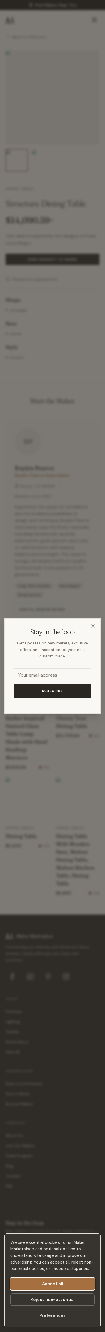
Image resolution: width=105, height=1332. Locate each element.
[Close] (93, 626)
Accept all (52, 1284)
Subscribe (52, 691)
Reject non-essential (52, 1299)
